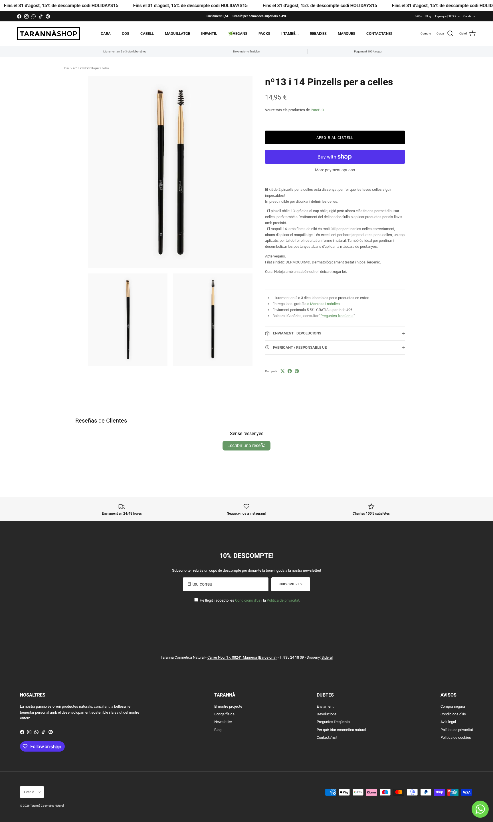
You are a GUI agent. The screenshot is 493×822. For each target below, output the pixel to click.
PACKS (264, 33)
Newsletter (223, 722)
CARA (106, 33)
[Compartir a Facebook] (290, 371)
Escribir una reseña (246, 445)
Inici (66, 68)
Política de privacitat (283, 600)
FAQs (418, 16)
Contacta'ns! (327, 737)
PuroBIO (317, 110)
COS (125, 33)
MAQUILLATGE (177, 33)
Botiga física (224, 714)
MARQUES (346, 33)
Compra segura (453, 706)
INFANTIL (209, 33)
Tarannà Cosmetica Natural (47, 805)
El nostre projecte (228, 706)
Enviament (325, 706)
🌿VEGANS (237, 33)
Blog (428, 16)
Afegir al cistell (335, 137)
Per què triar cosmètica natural (341, 730)
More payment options (335, 170)
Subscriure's (291, 584)
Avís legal (448, 722)
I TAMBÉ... (290, 33)
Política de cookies (456, 737)
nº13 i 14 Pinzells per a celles (91, 68)
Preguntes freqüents (336, 316)
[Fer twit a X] (282, 371)
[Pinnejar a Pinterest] (297, 371)
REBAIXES (318, 33)
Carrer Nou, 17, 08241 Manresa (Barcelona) (242, 657)
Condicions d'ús (247, 600)
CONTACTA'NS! (379, 33)
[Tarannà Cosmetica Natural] (48, 33)
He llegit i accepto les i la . (249, 600)
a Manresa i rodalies (323, 304)
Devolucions (327, 714)
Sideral (327, 657)
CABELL (147, 33)
